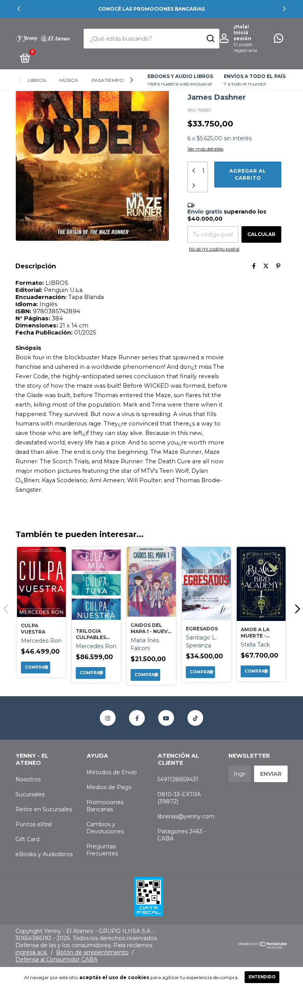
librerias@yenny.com (186, 816)
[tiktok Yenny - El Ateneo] (195, 718)
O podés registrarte (245, 47)
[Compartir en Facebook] (254, 266)
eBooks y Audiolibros (44, 854)
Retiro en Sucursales (43, 809)
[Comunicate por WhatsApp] (278, 40)
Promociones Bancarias (104, 806)
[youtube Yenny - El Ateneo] (166, 718)
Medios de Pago (109, 787)
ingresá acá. (31, 952)
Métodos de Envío (111, 772)
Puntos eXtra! (33, 824)
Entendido (262, 977)
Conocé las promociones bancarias (151, 9)
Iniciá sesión (242, 35)
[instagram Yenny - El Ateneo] (108, 718)
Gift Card (27, 839)
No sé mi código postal (214, 249)
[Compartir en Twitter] (266, 266)
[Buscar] (210, 39)
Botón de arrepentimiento (92, 952)
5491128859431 (177, 779)
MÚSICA (68, 80)
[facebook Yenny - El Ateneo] (137, 718)
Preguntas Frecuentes (102, 850)
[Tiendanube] (263, 947)
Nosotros (28, 779)
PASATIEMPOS (109, 80)
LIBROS (37, 80)
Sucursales (30, 794)
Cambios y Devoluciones (105, 828)
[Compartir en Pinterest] (278, 266)
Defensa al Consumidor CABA (56, 959)
